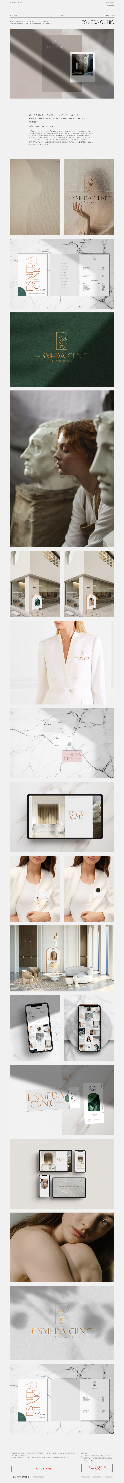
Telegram (86, 1477)
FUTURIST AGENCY (16, 3)
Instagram (110, 3)
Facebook (108, 1477)
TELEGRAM (110, 6)
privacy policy (38, 1477)
